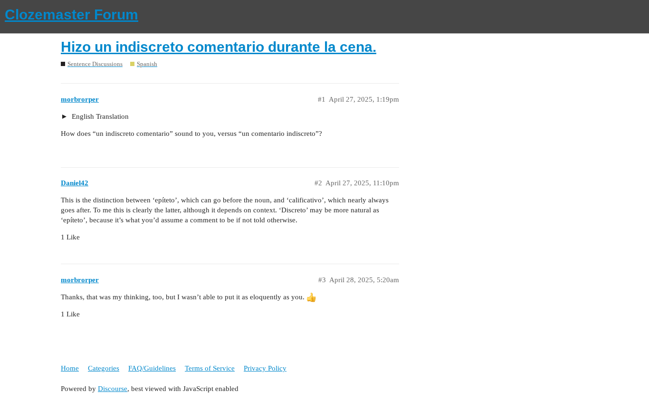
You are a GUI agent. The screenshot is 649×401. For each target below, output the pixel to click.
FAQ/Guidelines (152, 368)
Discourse (112, 388)
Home (70, 368)
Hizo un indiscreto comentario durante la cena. (218, 47)
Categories (103, 368)
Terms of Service (210, 368)
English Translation (99, 116)
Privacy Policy (265, 368)
